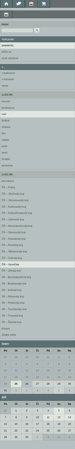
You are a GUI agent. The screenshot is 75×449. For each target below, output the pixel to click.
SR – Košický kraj (11, 290)
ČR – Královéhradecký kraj (17, 213)
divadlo (6, 159)
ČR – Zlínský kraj (11, 270)
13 (37, 370)
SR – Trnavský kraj (12, 315)
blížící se (6, 51)
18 (16, 377)
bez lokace (8, 181)
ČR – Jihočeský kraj (13, 193)
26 (26, 383)
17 (5, 377)
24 (5, 383)
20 (37, 377)
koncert (6, 101)
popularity (8, 45)
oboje (5, 85)
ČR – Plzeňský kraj (12, 245)
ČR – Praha (8, 187)
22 (59, 377)
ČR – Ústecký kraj (12, 258)
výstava (6, 127)
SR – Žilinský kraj (11, 322)
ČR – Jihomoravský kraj (15, 200)
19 (26, 377)
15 (59, 370)
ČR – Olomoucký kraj (14, 232)
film (4, 133)
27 (5, 357)
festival (6, 120)
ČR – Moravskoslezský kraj (17, 225)
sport (4, 152)
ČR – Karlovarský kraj (14, 206)
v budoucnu (8, 73)
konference (8, 107)
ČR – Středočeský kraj (14, 251)
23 (69, 377)
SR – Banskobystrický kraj (16, 277)
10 (5, 370)
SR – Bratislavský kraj (14, 283)
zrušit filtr (7, 94)
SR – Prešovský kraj (13, 302)
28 (16, 357)
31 (48, 357)
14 (48, 370)
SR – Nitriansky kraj (13, 296)
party (4, 146)
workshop (7, 165)
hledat (4, 24)
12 (26, 370)
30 (37, 357)
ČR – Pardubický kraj (14, 238)
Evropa (6, 328)
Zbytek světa (9, 334)
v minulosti (8, 79)
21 (48, 377)
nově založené (10, 58)
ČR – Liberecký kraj (13, 219)
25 (16, 383)
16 (69, 370)
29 (26, 357)
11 (16, 370)
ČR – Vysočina (10, 264)
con (4, 114)
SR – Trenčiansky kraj (14, 309)
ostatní (5, 139)
